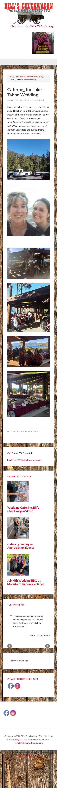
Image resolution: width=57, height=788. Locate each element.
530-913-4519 (36, 739)
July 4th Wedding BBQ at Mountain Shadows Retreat (25, 582)
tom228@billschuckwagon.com (28, 460)
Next (47, 646)
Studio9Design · (14, 739)
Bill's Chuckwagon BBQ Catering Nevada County (28, 13)
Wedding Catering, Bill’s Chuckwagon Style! (23, 509)
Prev (9, 646)
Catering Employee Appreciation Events (20, 545)
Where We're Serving (28, 431)
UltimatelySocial (28, 756)
